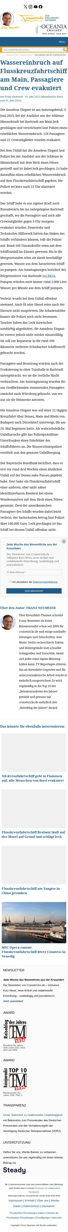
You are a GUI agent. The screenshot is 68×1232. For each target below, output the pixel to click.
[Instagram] (30, 7)
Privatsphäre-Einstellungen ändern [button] (27, 1213)
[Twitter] (26, 7)
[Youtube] (36, 7)
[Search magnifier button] (64, 50)
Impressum (16, 1200)
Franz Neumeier (14, 96)
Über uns (43, 1200)
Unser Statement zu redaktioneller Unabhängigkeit (32, 1115)
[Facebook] (41, 7)
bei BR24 (48, 276)
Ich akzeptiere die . (35, 582)
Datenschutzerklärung (45, 582)
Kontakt (30, 1200)
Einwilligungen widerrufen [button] (49, 1217)
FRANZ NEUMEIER (41, 608)
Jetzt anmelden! (13, 1001)
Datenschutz (31, 1206)
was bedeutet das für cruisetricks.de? (50, 55)
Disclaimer (48, 1206)
